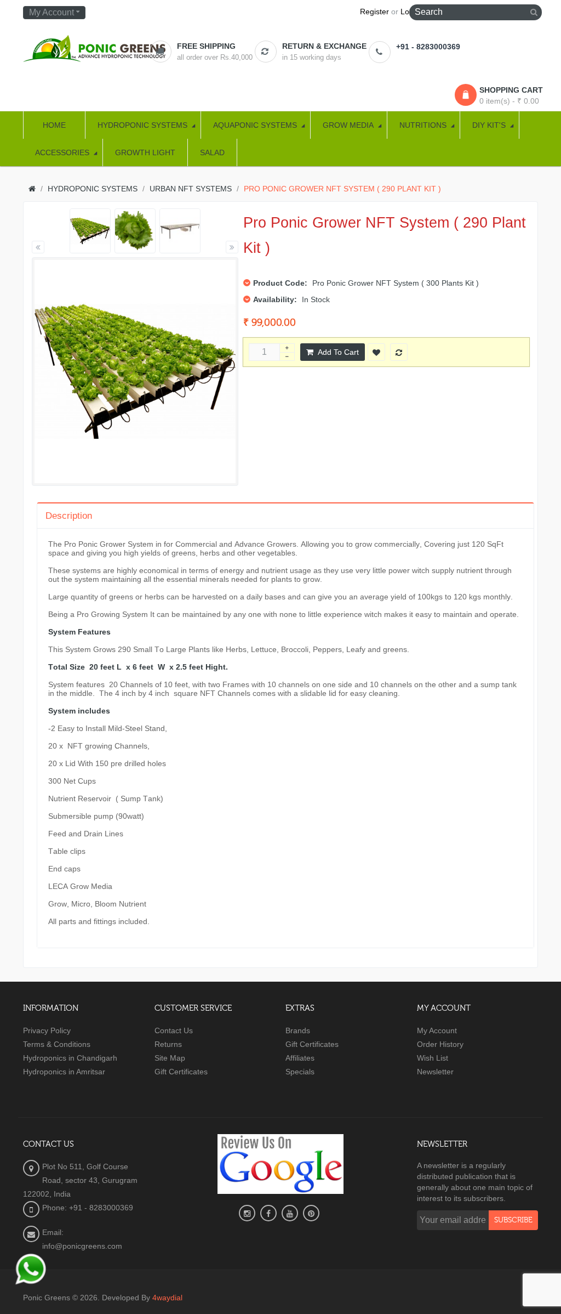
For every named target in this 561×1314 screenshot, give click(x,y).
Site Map (169, 1058)
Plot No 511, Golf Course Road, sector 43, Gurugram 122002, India (80, 1180)
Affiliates (299, 1058)
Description (68, 516)
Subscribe (513, 1220)
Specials (299, 1071)
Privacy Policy (47, 1030)
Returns (168, 1044)
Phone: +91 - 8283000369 (87, 1207)
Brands (297, 1030)
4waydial (167, 1297)
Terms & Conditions (56, 1044)
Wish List (432, 1058)
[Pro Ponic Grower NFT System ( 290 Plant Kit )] (90, 231)
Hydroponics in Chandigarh (70, 1058)
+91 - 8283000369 (428, 46)
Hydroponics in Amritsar (64, 1071)
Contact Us (173, 1030)
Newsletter (435, 1071)
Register (374, 11)
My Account (437, 1030)
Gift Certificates (181, 1071)
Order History (440, 1044)
